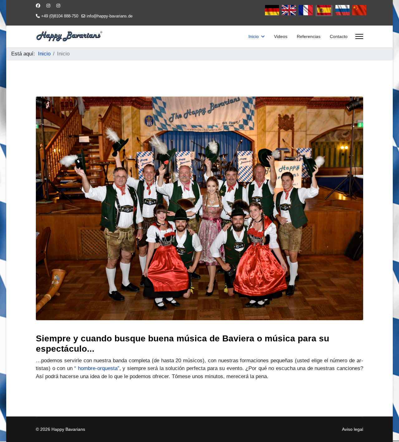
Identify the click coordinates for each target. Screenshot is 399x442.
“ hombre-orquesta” (96, 368)
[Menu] (359, 36)
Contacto (339, 36)
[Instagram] (48, 5)
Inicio (253, 36)
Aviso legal (352, 429)
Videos (280, 36)
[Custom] (58, 5)
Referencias (308, 36)
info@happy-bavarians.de (109, 16)
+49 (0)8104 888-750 (59, 16)
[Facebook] (38, 5)
